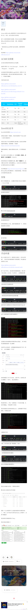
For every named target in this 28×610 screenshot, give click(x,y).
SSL (19, 561)
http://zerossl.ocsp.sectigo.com (15, 168)
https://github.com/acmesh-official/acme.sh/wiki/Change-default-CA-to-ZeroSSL (13, 91)
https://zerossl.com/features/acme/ (10, 145)
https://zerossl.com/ (15, 132)
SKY (5, 16)
